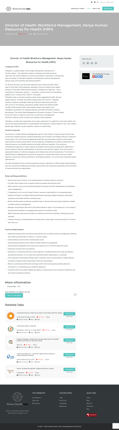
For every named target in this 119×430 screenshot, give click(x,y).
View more (69, 314)
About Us (89, 403)
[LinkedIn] (101, 76)
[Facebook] (96, 76)
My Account (36, 403)
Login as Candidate (14, 295)
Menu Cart (96, 8)
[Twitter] (99, 76)
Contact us (90, 406)
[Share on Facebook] (83, 63)
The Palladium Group (100, 74)
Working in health (77, 8)
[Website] (93, 76)
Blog (88, 400)
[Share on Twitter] (87, 63)
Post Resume (36, 397)
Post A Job (63, 400)
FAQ (88, 409)
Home (88, 397)
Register (111, 2)
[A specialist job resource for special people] (18, 9)
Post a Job (108, 8)
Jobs (88, 8)
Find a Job (35, 400)
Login (104, 2)
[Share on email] (96, 63)
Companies (63, 403)
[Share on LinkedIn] (92, 63)
